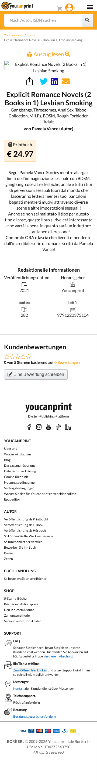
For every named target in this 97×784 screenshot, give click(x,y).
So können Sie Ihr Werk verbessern (28, 536)
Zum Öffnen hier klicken (30, 670)
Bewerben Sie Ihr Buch (20, 547)
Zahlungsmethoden (18, 615)
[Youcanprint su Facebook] (29, 427)
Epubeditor (12, 499)
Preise (8, 553)
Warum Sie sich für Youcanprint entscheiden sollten (40, 494)
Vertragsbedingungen (19, 488)
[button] (70, 6)
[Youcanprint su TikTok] (58, 427)
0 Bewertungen (67, 362)
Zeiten (8, 559)
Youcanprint (13, 35)
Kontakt (19, 688)
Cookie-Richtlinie (16, 477)
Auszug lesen (48, 54)
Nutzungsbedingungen (20, 482)
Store (31, 35)
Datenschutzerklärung (20, 471)
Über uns (10, 449)
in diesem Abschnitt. (59, 656)
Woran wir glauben (17, 454)
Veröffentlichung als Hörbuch (25, 530)
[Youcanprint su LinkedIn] (68, 427)
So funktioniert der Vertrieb (23, 542)
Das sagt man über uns (19, 465)
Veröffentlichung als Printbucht (26, 519)
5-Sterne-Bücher (16, 598)
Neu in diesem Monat (19, 610)
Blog (7, 460)
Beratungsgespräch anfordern (34, 716)
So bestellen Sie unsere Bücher (25, 579)
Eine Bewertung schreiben (38, 374)
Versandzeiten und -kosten (22, 621)
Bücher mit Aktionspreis (21, 604)
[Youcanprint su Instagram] (38, 427)
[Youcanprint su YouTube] (48, 427)
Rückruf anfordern (26, 702)
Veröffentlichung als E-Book (23, 525)
